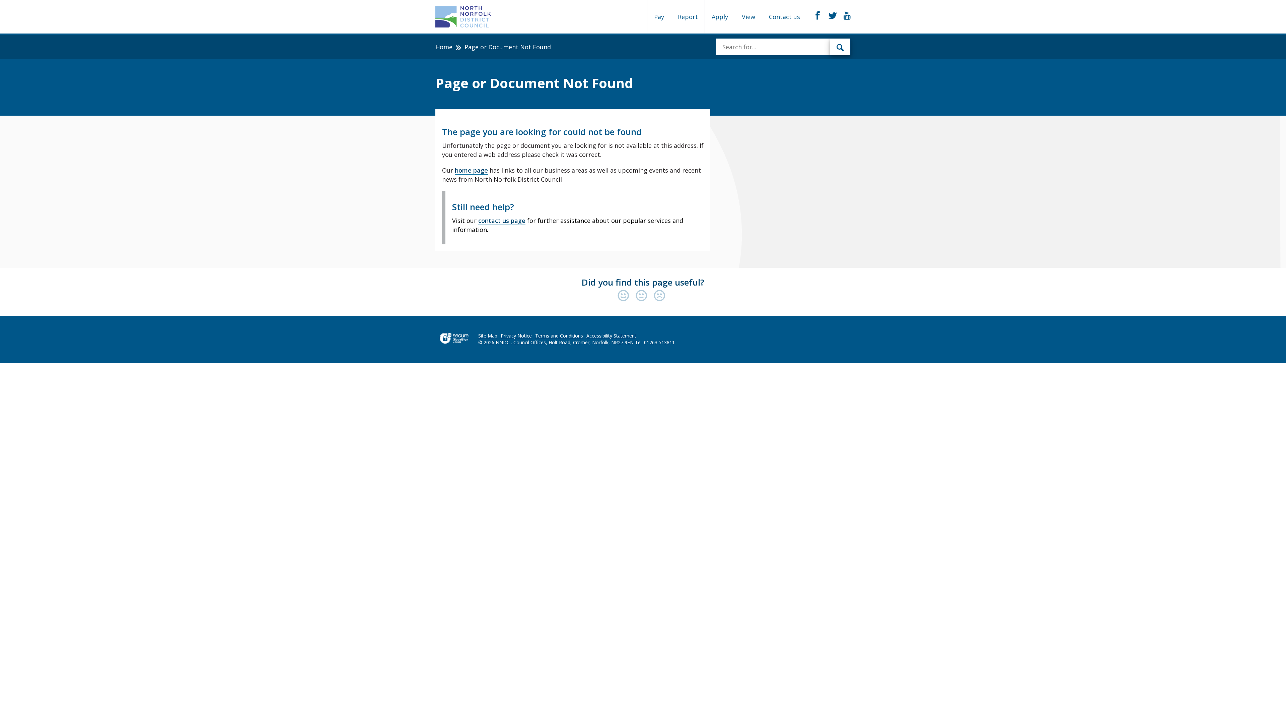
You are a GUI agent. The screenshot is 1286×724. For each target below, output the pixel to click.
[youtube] (847, 15)
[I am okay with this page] (643, 296)
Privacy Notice (516, 336)
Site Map (487, 336)
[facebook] (817, 15)
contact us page (501, 221)
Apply (720, 17)
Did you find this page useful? (643, 282)
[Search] (840, 47)
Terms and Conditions (559, 336)
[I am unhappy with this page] (659, 296)
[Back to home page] (463, 16)
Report (688, 17)
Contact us (784, 17)
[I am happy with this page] (625, 296)
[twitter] (833, 15)
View (748, 17)
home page (471, 170)
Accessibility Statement (611, 336)
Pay (659, 17)
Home (443, 47)
